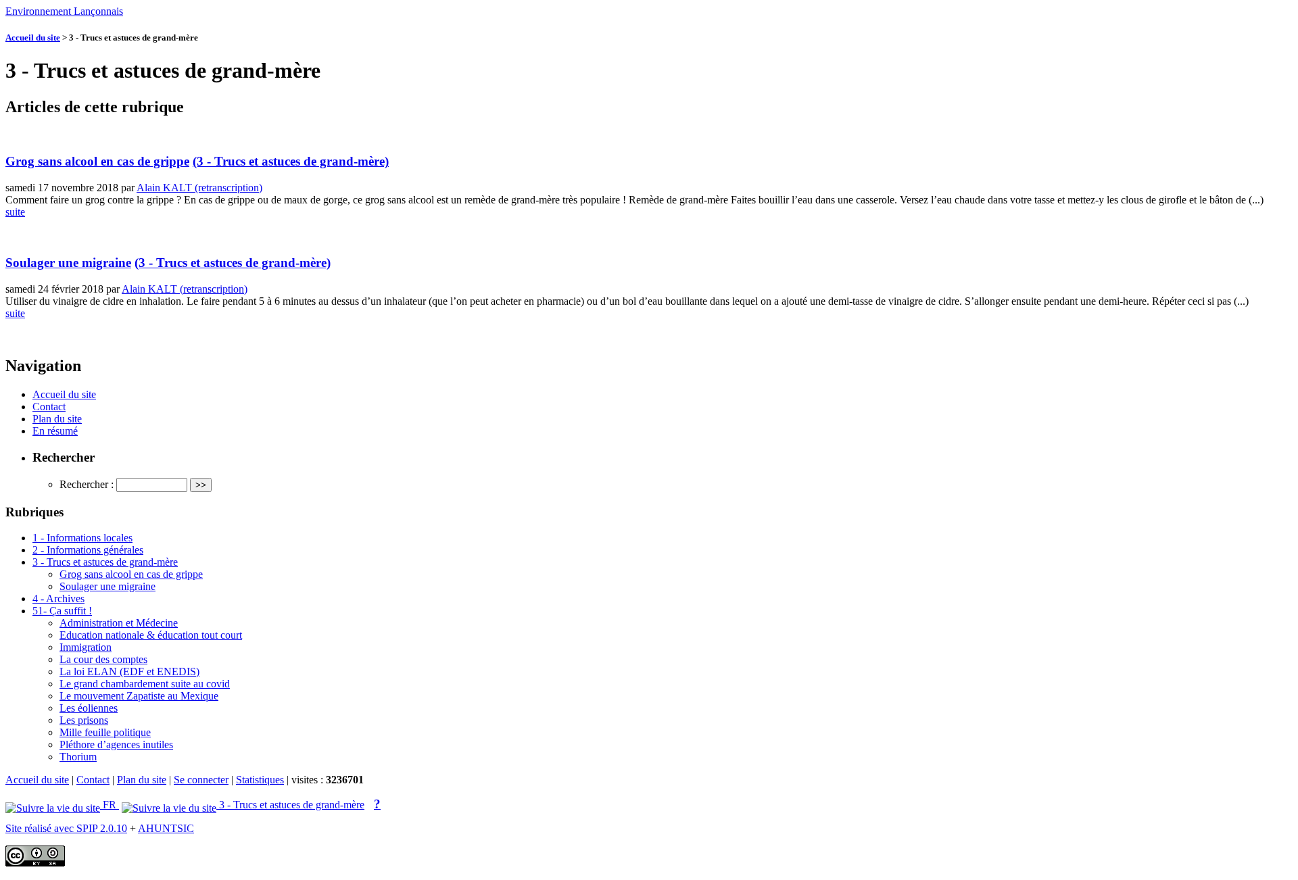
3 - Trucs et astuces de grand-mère (105, 562)
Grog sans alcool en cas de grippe (97, 161)
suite (15, 212)
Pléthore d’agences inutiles (116, 744)
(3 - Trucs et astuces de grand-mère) (291, 161)
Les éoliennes (88, 708)
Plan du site (57, 418)
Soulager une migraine (68, 262)
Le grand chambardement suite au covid (144, 683)
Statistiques (260, 779)
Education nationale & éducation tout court (150, 635)
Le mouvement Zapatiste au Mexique (138, 696)
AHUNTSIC (166, 828)
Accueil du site (32, 37)
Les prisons (83, 720)
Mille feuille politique (105, 732)
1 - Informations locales (82, 537)
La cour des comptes (103, 659)
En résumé (55, 431)
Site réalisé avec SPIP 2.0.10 (66, 828)
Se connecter (201, 779)
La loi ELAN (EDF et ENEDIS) (129, 671)
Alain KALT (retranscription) (199, 187)
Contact (49, 406)
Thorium (78, 756)
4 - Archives (58, 598)
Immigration (85, 647)
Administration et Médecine (118, 623)
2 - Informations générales (87, 550)
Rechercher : (86, 484)
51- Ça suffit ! (62, 610)
